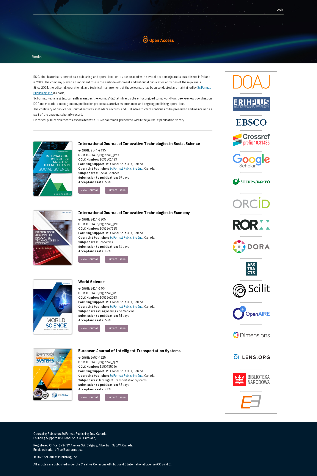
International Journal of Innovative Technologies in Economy (134, 212)
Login (280, 9)
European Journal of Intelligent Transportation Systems (129, 350)
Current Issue (116, 190)
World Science (91, 281)
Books (37, 57)
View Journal (89, 190)
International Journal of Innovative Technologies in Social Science (139, 143)
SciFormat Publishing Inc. (126, 168)
